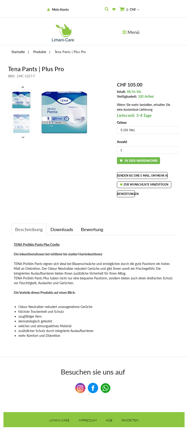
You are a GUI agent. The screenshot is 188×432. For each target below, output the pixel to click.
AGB (109, 420)
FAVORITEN (130, 420)
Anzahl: (122, 142)
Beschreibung (29, 229)
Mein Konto (60, 9)
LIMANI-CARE (59, 420)
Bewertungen (127, 194)
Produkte (39, 52)
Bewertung (92, 229)
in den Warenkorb (141, 160)
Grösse (122, 122)
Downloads (61, 229)
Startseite (18, 52)
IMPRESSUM (88, 420)
